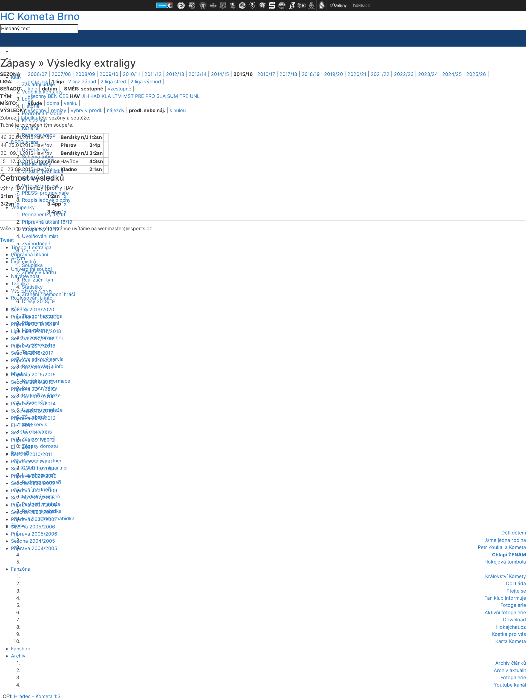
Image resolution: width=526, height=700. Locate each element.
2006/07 (37, 74)
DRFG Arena (36, 149)
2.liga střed (113, 81)
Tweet (7, 240)
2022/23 (404, 74)
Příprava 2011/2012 (33, 440)
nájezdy (116, 110)
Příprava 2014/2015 (33, 389)
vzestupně (119, 89)
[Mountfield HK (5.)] (223, 5)
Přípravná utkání (29, 254)
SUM (172, 96)
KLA (106, 96)
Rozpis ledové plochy (46, 200)
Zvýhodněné (36, 243)
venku (71, 103)
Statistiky (32, 287)
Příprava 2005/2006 (34, 534)
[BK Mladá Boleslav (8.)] (252, 5)
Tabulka (20, 283)
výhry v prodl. (86, 110)
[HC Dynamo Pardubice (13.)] (302, 5)
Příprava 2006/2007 (34, 519)
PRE (139, 96)
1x (17, 196)
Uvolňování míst (40, 236)
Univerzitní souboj (31, 269)
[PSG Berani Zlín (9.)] (262, 5)
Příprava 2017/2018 (33, 346)
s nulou (178, 110)
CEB (63, 96)
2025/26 (476, 74)
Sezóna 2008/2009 (33, 483)
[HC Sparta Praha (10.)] (272, 5)
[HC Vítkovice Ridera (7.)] (242, 5)
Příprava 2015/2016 (33, 374)
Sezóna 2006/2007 (33, 512)
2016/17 (266, 74)
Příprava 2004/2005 (34, 548)
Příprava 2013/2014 (33, 403)
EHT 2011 (21, 447)
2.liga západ (82, 81)
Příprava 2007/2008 (34, 505)
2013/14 (197, 74)
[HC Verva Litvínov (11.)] (282, 5)
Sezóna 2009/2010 (32, 468)
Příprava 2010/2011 (33, 461)
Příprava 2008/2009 (34, 490)
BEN (53, 96)
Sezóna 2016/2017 (32, 353)
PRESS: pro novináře (45, 193)
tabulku (29, 118)
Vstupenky (23, 207)
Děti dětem (513, 533)
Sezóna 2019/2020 (32, 309)
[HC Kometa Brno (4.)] (213, 5)
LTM (117, 96)
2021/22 (380, 74)
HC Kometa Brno (40, 16)
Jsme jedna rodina (505, 540)
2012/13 (175, 74)
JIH (85, 96)
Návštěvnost (25, 276)
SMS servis (34, 424)
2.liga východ (145, 81)
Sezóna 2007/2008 (33, 497)
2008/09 (85, 74)
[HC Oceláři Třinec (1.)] (181, 5)
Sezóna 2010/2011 (32, 454)
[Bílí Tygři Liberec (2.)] (192, 5)
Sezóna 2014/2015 (32, 382)
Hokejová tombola (505, 562)
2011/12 (153, 74)
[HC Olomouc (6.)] (233, 5)
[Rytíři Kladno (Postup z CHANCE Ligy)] (311, 5)
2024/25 (452, 74)
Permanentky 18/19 (43, 214)
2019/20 (333, 74)
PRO (150, 96)
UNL (195, 96)
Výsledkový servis (31, 291)
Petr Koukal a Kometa (502, 547)
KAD (95, 96)
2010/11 (131, 74)
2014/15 (220, 74)
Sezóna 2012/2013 (32, 411)
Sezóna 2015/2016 (32, 367)
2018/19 (311, 74)
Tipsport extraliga (31, 247)
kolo (33, 89)
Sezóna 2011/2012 (32, 432)
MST (128, 96)
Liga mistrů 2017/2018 (36, 331)
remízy (58, 110)
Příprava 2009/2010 (33, 476)
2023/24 (428, 74)
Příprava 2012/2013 (33, 418)
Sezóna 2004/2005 (33, 541)
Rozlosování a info (32, 298)
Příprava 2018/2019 (33, 324)
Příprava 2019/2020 (33, 317)
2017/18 (288, 74)
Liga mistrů (23, 261)
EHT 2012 (22, 425)
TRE (183, 96)
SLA (161, 96)
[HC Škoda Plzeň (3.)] (203, 5)
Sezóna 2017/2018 (32, 338)
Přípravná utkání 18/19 (47, 222)
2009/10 (108, 74)
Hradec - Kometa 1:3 (37, 696)
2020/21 (356, 74)
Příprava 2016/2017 (33, 360)
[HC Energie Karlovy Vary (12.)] (292, 5)
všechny (37, 96)
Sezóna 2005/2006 (33, 527)
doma (53, 103)
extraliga (37, 81)
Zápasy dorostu (40, 446)
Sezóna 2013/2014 (32, 396)
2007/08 (61, 74)
